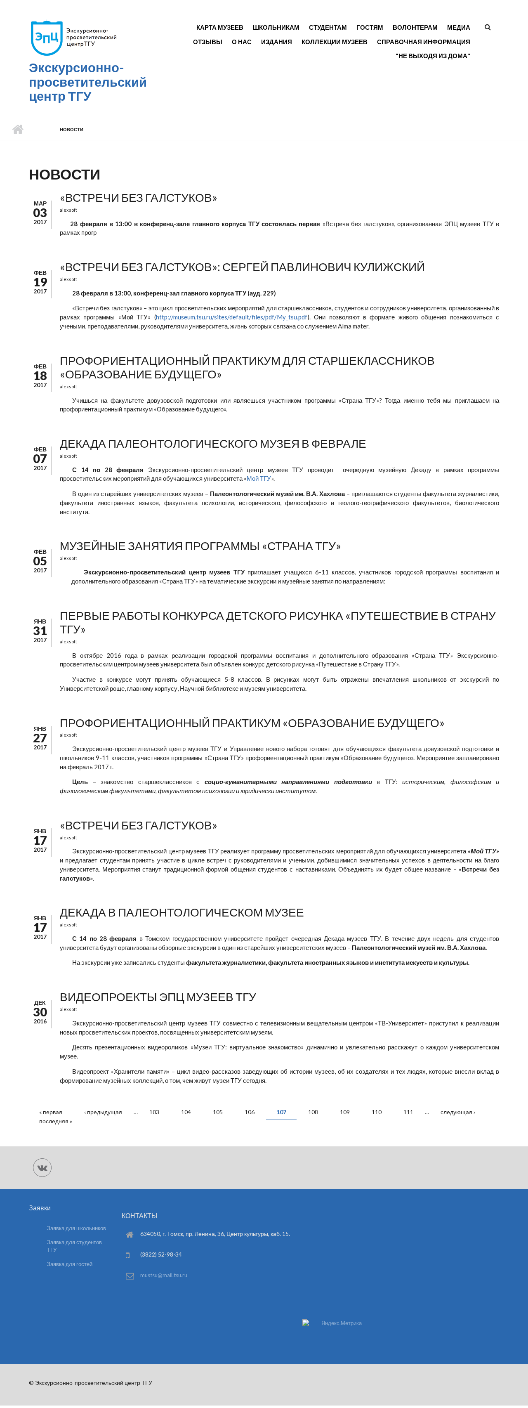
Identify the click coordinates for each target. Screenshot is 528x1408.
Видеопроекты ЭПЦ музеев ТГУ (158, 997)
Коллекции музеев (335, 41)
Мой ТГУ (259, 478)
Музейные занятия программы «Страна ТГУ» (200, 546)
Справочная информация (423, 41)
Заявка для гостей (69, 1264)
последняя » (55, 1121)
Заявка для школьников (76, 1228)
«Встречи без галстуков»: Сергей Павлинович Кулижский (242, 267)
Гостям (369, 27)
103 (154, 1111)
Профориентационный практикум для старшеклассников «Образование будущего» (247, 367)
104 (186, 1111)
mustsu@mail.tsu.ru (163, 1275)
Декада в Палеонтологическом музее (182, 912)
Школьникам (276, 27)
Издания (276, 41)
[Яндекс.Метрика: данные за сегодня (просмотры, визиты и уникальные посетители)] (332, 1323)
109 (345, 1111)
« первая (50, 1111)
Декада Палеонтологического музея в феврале (213, 443)
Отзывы (207, 41)
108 (313, 1111)
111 (408, 1111)
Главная (17, 129)
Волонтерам (415, 27)
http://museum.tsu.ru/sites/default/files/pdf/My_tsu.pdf (231, 317)
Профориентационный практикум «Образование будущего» (252, 723)
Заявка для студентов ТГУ (74, 1246)
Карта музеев (219, 27)
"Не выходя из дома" (433, 55)
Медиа (458, 27)
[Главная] (73, 55)
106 (250, 1111)
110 (377, 1111)
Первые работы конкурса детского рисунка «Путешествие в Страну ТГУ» (278, 622)
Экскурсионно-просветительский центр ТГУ (88, 81)
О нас (242, 41)
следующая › (458, 1111)
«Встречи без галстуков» (138, 197)
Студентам (328, 27)
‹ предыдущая (103, 1111)
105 (218, 1111)
